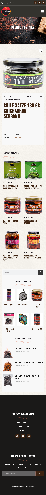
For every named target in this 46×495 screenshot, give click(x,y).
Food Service (18, 97)
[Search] (40, 272)
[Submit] (40, 473)
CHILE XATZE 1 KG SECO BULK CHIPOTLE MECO (29, 362)
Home (7, 97)
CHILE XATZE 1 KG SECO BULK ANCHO (26, 348)
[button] (42, 11)
